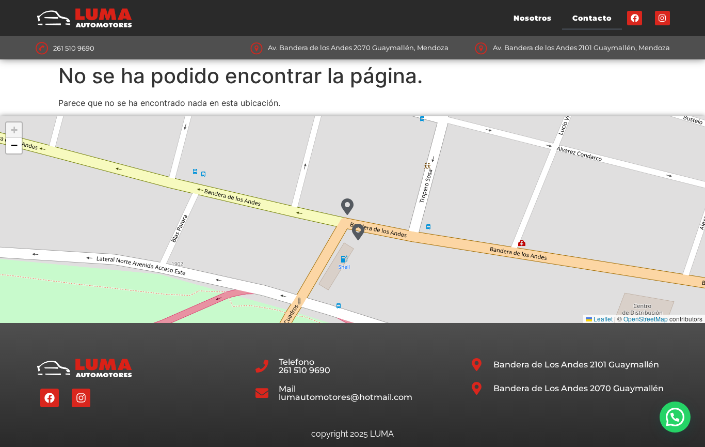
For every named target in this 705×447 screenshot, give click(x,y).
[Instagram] (662, 18)
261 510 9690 (73, 48)
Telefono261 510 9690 (304, 366)
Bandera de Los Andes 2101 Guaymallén (576, 364)
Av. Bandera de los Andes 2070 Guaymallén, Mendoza (358, 47)
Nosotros (533, 18)
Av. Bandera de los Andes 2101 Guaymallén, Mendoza (581, 47)
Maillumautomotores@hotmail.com (345, 393)
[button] (347, 206)
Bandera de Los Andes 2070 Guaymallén (578, 388)
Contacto (592, 18)
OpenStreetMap (645, 318)
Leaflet (602, 318)
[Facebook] (634, 18)
